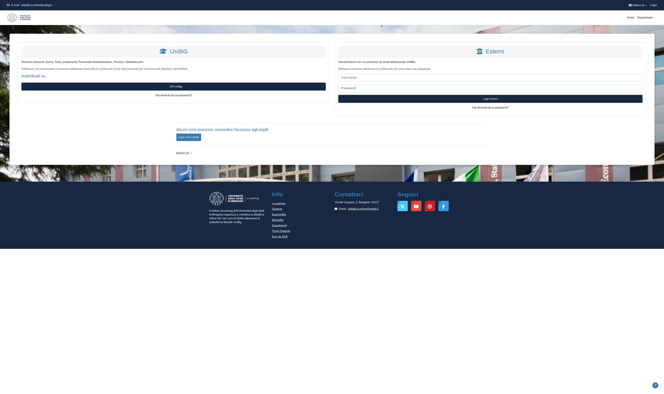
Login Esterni (490, 98)
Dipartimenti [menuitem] (644, 17)
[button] (638, 5)
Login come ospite (188, 137)
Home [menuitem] (630, 17)
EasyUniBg (279, 214)
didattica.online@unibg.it (36, 5)
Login (653, 5)
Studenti (277, 209)
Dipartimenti (279, 225)
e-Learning (278, 203)
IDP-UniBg (175, 86)
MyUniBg (277, 220)
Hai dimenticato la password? (173, 95)
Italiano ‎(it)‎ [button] (183, 153)
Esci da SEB (280, 236)
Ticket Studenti (281, 231)
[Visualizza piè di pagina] (655, 385)
